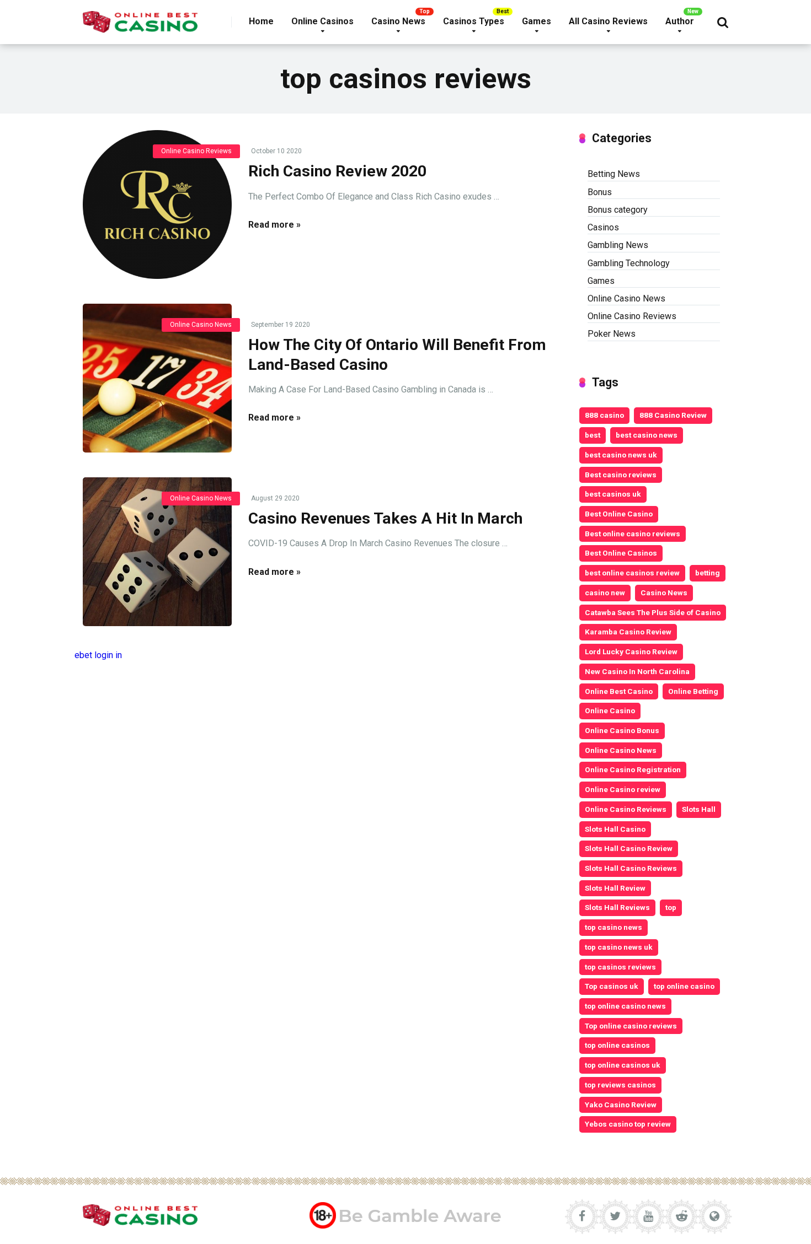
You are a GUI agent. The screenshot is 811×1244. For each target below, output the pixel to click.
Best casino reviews (621, 474)
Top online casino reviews (631, 1025)
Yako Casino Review (621, 1104)
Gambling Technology (629, 263)
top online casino (684, 986)
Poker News (612, 333)
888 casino (604, 415)
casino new (605, 592)
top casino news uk (619, 947)
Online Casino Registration (633, 769)
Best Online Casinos (621, 552)
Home (261, 21)
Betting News (614, 174)
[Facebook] (582, 1216)
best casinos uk (613, 493)
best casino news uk (621, 454)
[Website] (714, 1216)
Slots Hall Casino (615, 829)
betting (707, 572)
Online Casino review (622, 789)
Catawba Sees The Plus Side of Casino (653, 612)
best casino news (646, 434)
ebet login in (98, 655)
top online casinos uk (622, 1064)
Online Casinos (322, 21)
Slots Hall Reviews (617, 907)
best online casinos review (632, 572)
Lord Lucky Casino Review (631, 651)
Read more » (274, 224)
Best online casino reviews (632, 533)
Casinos (603, 227)
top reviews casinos (620, 1084)
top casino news (613, 927)
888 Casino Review (673, 415)
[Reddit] (681, 1216)
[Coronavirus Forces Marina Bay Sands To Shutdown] (157, 204)
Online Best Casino (619, 691)
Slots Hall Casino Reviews (631, 868)
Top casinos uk (611, 986)
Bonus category (618, 209)
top (670, 907)
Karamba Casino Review (628, 631)
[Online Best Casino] (140, 18)
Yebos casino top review (628, 1123)
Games (536, 21)
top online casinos (617, 1045)
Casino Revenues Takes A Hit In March (385, 518)
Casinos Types (473, 21)
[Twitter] (615, 1216)
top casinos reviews (620, 966)
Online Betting (693, 691)
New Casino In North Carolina (637, 671)
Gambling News (618, 245)
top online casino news (625, 1005)
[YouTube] (648, 1216)
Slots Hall (699, 809)
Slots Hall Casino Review (629, 848)
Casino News (398, 21)
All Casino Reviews (608, 21)
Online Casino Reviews (196, 151)
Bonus (600, 192)
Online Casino (610, 710)
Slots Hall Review (615, 888)
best (592, 434)
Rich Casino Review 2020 (337, 171)
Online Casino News (201, 324)
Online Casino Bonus (622, 730)
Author (679, 21)
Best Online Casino (619, 513)
